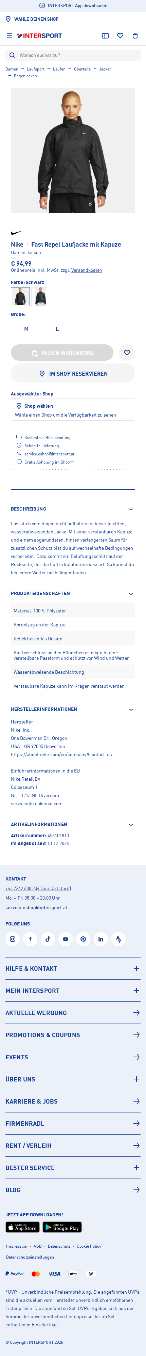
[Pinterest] (83, 939)
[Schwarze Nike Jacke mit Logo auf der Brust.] (73, 150)
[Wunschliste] (120, 36)
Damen (11, 69)
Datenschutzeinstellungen (30, 1257)
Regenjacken (25, 75)
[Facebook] (30, 939)
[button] (73, 509)
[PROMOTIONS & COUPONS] (73, 1035)
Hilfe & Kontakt (31, 968)
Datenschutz (59, 1246)
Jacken (105, 69)
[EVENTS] (73, 1057)
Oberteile (82, 69)
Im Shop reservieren (78, 373)
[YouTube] (65, 939)
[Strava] (118, 939)
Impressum (17, 1246)
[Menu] (9, 36)
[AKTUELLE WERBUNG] (73, 1013)
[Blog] (73, 1190)
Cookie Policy (89, 1246)
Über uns (20, 1079)
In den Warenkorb (67, 352)
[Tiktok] (48, 939)
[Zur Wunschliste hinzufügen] (127, 352)
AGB (38, 1246)
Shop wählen (38, 406)
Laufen (59, 69)
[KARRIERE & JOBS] (73, 1101)
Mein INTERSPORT (32, 990)
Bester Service (30, 1167)
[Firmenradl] (73, 1123)
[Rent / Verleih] (73, 1145)
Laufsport (35, 69)
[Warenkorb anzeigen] (135, 36)
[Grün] (40, 296)
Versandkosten (86, 270)
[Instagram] (12, 939)
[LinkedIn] (101, 939)
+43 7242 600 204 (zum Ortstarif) (38, 888)
